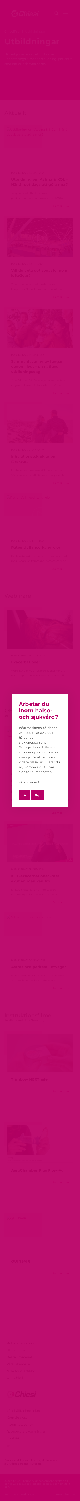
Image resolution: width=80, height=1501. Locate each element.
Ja (24, 795)
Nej (37, 795)
